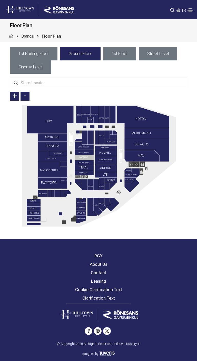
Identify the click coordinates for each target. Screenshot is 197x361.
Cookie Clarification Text (98, 289)
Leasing (98, 281)
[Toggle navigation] (190, 10)
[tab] (34, 53)
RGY (98, 255)
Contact (98, 272)
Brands (27, 36)
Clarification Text (98, 298)
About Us (98, 264)
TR (183, 10)
